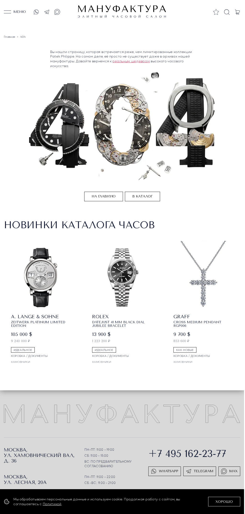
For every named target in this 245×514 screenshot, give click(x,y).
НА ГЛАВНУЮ (104, 196)
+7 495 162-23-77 (187, 453)
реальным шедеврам (131, 61)
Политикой (52, 503)
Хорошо (224, 502)
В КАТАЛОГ (142, 196)
